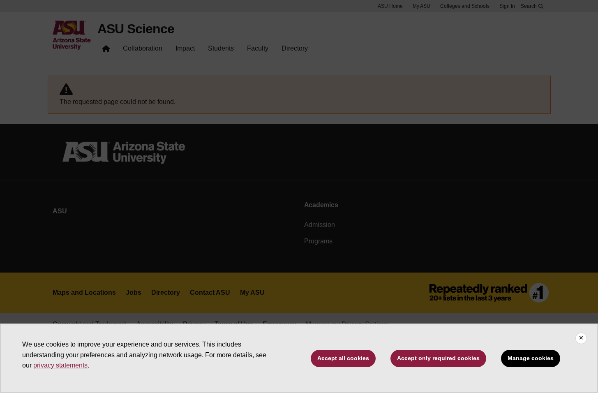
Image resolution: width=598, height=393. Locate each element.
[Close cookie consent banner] (581, 338)
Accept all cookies (343, 358)
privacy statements (60, 365)
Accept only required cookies (438, 358)
